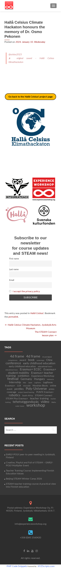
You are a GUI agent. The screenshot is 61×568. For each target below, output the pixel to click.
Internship (15, 382)
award (23, 360)
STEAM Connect (43, 395)
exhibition (23, 376)
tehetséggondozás (26, 401)
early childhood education (39, 363)
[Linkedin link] (28, 551)
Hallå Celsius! (37, 313)
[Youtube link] (32, 551)
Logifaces (37, 382)
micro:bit (26, 386)
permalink (13, 317)
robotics (14, 395)
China (49, 360)
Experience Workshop (42, 376)
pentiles (19, 389)
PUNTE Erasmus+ (45, 392)
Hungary (39, 379)
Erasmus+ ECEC (30, 369)
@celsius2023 (15, 54)
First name (14, 259)
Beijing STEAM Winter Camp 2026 (24, 479)
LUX (19, 386)
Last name (14, 269)
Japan (30, 382)
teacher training (39, 398)
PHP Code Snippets (17, 566)
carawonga (40, 360)
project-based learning (26, 392)
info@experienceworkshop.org (30, 524)
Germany (26, 379)
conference (13, 363)
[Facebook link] (24, 551)
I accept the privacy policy (26, 291)
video (45, 402)
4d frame (17, 356)
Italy (24, 382)
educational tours (45, 367)
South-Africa (27, 396)
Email (11, 280)
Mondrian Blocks (40, 386)
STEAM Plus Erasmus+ (17, 399)
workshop (35, 405)
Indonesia (50, 379)
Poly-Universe (36, 389)
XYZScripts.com (46, 566)
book (31, 360)
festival (13, 379)
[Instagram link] (37, 551)
